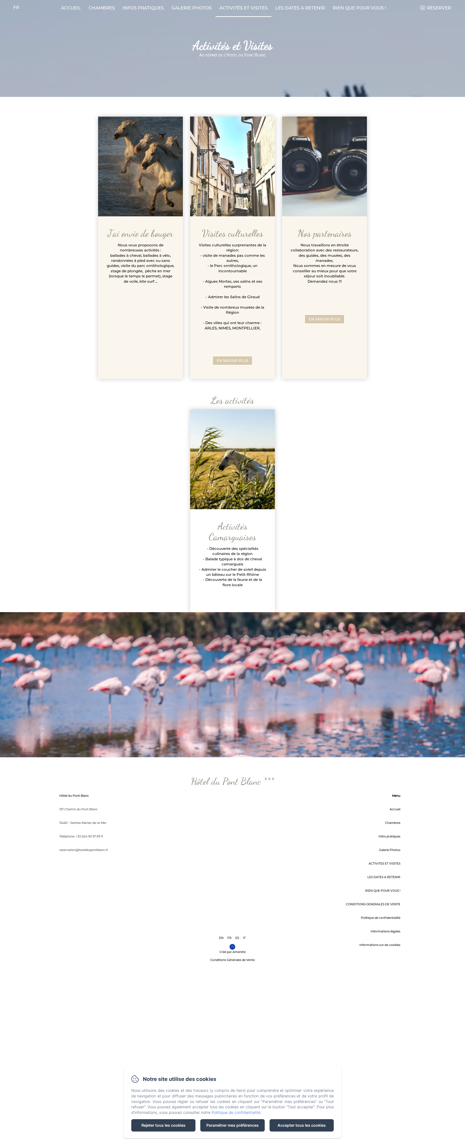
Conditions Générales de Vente (232, 960)
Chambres (102, 8)
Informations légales (385, 931)
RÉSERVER (439, 8)
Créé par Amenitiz (232, 952)
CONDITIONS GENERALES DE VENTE (373, 904)
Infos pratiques (143, 8)
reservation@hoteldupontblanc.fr (83, 850)
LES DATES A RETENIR (300, 8)
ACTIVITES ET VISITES (384, 863)
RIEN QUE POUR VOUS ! (359, 8)
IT (244, 938)
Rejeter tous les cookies (163, 1125)
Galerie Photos (191, 8)
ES (237, 938)
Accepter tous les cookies (302, 1125)
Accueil (71, 8)
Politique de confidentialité (380, 918)
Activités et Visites (243, 8)
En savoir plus (232, 360)
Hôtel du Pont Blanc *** (232, 781)
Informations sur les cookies (379, 945)
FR (229, 938)
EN (221, 938)
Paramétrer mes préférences (232, 1125)
